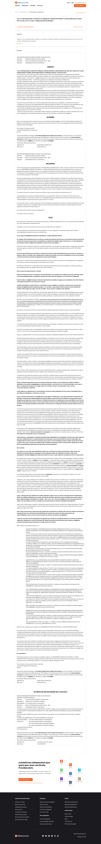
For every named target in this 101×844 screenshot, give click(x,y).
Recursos (40, 5)
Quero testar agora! (25, 779)
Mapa (66, 819)
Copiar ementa (77, 27)
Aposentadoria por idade (21, 819)
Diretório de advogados (46, 809)
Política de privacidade (70, 824)
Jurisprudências (24, 12)
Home (16, 12)
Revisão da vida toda (20, 804)
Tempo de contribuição (21, 812)
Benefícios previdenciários (71, 802)
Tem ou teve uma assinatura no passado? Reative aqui (31, 783)
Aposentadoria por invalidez (22, 817)
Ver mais (19, 43)
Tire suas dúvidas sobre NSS (47, 821)
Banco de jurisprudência (46, 807)
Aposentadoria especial (21, 814)
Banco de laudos (44, 804)
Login (72, 2)
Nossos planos (79, 5)
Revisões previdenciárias (71, 804)
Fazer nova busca (80, 12)
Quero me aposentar (80, 2)
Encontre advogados (45, 819)
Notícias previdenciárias (46, 824)
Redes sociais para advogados (47, 802)
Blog (68, 2)
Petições (32, 5)
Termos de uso (68, 821)
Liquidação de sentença (21, 807)
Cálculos (17, 5)
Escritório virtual (44, 812)
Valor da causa (18, 809)
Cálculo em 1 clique (20, 802)
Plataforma (25, 5)
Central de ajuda (69, 816)
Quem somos (68, 814)
